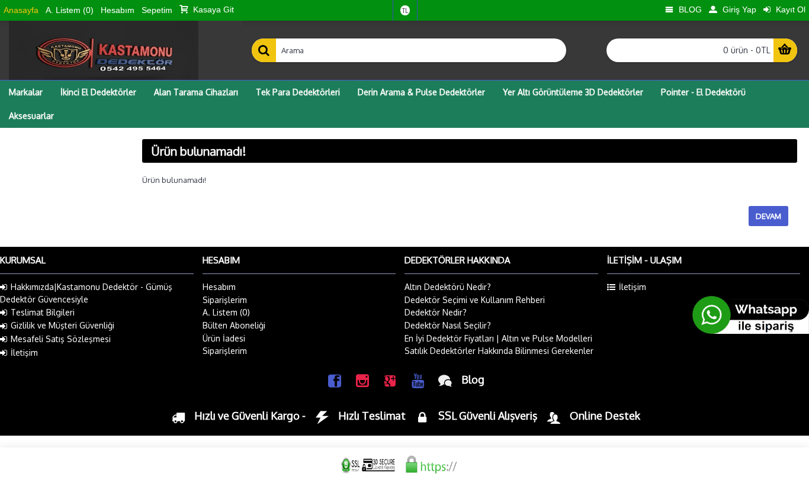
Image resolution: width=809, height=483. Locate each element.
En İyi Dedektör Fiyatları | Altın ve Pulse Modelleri (498, 338)
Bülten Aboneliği (234, 325)
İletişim (24, 352)
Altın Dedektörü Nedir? (447, 287)
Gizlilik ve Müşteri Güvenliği (62, 325)
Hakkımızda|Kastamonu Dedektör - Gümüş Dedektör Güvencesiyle (86, 293)
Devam (768, 216)
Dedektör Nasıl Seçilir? (447, 325)
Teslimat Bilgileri (43, 312)
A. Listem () (226, 312)
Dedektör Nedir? (435, 312)
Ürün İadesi (224, 338)
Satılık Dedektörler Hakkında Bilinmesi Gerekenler (498, 351)
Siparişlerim (225, 300)
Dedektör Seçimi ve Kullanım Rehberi (474, 300)
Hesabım (219, 287)
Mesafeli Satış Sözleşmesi (61, 339)
